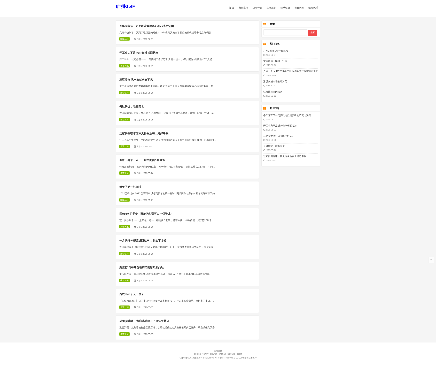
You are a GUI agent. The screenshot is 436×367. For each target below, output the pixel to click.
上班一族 (124, 146)
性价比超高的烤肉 (272, 91)
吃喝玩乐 (124, 39)
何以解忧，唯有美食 (131, 106)
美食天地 (124, 66)
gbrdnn (197, 354)
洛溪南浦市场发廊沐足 (275, 81)
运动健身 (124, 92)
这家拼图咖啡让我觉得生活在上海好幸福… (145, 133)
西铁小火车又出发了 (131, 294)
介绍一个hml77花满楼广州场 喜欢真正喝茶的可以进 (290, 71)
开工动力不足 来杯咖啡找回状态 (138, 52)
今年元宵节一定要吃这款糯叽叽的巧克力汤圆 (146, 26)
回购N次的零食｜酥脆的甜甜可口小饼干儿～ (146, 213)
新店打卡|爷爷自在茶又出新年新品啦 (141, 267)
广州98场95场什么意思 (275, 50)
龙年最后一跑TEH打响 (275, 61)
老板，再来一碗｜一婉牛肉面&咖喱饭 (142, 160)
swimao (222, 354)
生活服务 (124, 119)
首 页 (231, 7)
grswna (213, 354)
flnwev (205, 354)
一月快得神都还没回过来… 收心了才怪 (142, 240)
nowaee (231, 354)
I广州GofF (125, 6)
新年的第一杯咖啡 (130, 186)
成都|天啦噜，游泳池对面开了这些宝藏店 (144, 320)
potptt (239, 354)
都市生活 (124, 173)
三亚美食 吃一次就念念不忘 (136, 79)
